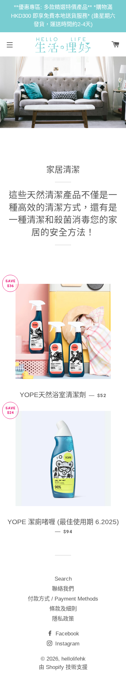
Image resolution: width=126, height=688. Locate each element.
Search (63, 579)
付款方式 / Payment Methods (63, 599)
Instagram (66, 644)
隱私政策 (63, 619)
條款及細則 (63, 609)
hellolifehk (73, 659)
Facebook (66, 634)
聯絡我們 (63, 589)
